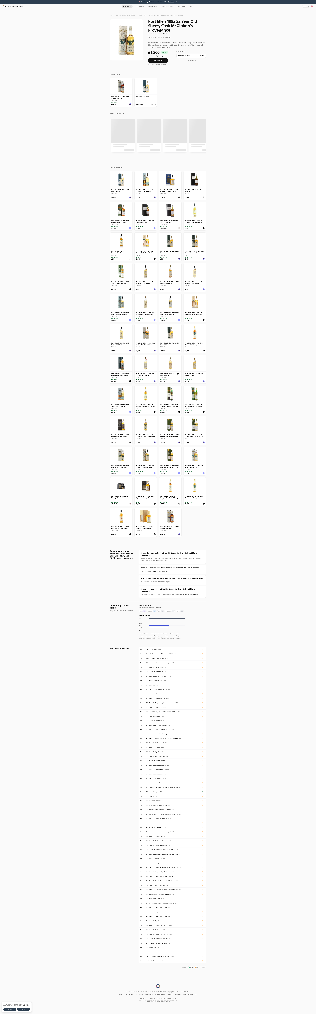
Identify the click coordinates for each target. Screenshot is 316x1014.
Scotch (127, 6)
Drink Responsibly (193, 994)
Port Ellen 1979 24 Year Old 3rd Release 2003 (152, 760)
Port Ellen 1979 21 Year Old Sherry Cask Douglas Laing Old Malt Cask (159, 738)
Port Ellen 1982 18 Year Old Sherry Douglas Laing (153, 845)
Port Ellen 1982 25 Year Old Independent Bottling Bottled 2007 (157, 876)
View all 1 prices (191, 60)
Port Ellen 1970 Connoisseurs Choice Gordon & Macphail (155, 663)
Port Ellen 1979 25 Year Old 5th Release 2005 (152, 765)
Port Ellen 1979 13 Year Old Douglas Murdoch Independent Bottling (158, 712)
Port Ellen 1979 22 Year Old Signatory (150, 747)
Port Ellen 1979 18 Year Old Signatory (150, 720)
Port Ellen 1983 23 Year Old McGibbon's (151, 930)
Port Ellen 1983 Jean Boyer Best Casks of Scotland (153, 943)
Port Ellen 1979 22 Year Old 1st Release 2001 (152, 743)
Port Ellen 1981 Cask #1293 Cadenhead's (151, 827)
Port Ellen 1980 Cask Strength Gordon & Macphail (153, 805)
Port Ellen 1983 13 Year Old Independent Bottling (153, 916)
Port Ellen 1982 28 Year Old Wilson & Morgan (152, 885)
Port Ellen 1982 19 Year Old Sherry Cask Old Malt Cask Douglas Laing (159, 854)
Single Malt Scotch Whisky (190, 594)
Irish (140, 6)
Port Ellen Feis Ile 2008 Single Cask (149, 961)
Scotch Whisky (119, 15)
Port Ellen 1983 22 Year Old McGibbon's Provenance (154, 925)
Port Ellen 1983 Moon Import (148, 947)
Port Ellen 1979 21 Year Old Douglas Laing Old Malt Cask (155, 729)
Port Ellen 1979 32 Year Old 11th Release (151, 778)
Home (111, 15)
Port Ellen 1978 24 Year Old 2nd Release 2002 (152, 689)
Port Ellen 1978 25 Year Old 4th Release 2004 (152, 694)
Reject (10, 1009)
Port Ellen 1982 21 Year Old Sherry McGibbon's (153, 863)
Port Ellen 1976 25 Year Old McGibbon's (151, 680)
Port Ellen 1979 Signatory (147, 796)
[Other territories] (312, 6)
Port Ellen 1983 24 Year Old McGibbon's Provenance (154, 934)
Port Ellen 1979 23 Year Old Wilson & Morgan (152, 756)
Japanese (153, 6)
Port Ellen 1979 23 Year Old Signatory (150, 752)
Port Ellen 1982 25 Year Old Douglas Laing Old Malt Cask (155, 872)
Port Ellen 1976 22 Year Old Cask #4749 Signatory (153, 676)
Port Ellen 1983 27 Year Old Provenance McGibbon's (154, 938)
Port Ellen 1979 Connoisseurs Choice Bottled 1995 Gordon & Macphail (159, 787)
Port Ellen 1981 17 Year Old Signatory (150, 823)
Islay (159, 582)
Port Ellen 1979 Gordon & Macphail (149, 792)
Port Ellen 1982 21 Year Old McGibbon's (151, 858)
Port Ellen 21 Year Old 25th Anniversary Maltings (153, 952)
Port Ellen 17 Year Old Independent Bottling (152, 658)
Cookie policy (25, 1005)
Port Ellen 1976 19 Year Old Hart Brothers (151, 671)
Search (120, 994)
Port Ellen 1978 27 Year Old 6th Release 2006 (152, 698)
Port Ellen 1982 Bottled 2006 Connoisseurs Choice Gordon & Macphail (159, 889)
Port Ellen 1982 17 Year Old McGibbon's (151, 836)
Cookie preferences (180, 994)
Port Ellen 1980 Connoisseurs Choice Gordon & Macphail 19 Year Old (159, 814)
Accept (23, 1009)
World (182, 6)
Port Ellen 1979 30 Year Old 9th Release (151, 774)
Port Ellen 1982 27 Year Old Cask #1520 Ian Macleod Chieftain (157, 881)
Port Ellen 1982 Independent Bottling (150, 898)
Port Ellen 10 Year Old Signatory (149, 649)
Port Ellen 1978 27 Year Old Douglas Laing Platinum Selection (157, 703)
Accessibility (170, 994)
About (125, 994)
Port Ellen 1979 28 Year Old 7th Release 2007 (152, 769)
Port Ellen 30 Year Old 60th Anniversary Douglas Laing (155, 956)
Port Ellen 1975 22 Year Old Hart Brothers (151, 667)
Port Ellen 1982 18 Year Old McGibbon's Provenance (154, 841)
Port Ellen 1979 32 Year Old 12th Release (151, 783)
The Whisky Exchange (161, 571)
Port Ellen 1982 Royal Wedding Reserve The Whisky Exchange (157, 903)
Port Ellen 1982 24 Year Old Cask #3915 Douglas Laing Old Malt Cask (159, 867)
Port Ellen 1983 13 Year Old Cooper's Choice (152, 912)
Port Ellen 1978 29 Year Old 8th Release (151, 707)
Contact (131, 994)
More (191, 6)
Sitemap (141, 994)
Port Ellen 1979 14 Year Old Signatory (150, 716)
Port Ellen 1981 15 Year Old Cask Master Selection (153, 818)
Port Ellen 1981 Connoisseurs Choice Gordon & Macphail (155, 832)
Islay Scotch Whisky (129, 15)
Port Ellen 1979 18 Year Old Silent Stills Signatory (153, 725)
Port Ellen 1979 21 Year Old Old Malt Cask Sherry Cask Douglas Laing (159, 734)
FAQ (136, 994)
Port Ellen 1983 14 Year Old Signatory (150, 921)
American (168, 6)
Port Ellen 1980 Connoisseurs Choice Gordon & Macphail (155, 809)
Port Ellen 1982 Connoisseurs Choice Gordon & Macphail (155, 894)
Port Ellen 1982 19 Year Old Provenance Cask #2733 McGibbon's (157, 849)
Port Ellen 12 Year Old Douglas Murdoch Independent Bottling (157, 654)
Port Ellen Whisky (141, 15)
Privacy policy (149, 994)
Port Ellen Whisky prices (160, 560)
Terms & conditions (159, 994)
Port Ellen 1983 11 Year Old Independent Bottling (153, 907)
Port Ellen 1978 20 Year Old (147, 685)
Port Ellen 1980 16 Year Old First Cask (150, 800)
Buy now (157, 60)
